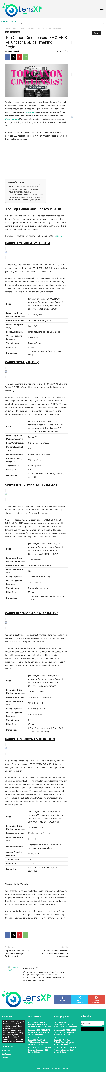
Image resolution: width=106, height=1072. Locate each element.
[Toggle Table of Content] (40, 183)
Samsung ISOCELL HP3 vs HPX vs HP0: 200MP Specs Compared (39, 1032)
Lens (14, 28)
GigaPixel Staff (13, 51)
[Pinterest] (19, 57)
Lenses (58, 236)
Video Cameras (15, 32)
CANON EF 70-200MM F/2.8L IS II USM (26, 200)
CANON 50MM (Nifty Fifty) (22, 192)
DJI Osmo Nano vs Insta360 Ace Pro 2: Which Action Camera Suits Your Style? (38, 1041)
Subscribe (96, 996)
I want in (92, 1029)
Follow (79, 996)
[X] (13, 57)
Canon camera (12, 119)
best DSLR (30, 112)
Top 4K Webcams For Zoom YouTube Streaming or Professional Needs (17, 953)
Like (62, 996)
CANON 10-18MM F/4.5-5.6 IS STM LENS (27, 197)
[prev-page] (21, 23)
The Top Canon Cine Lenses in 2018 (23, 186)
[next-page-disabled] (103, 23)
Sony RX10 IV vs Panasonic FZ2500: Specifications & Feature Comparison (54, 953)
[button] (100, 9)
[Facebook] (7, 57)
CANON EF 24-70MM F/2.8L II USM (25, 189)
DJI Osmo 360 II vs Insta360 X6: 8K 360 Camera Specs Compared (39, 1024)
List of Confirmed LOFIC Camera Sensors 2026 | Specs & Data (39, 1050)
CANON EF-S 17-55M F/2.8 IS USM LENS (27, 195)
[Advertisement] (36, 160)
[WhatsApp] (25, 57)
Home (7, 28)
